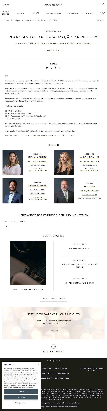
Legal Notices (60, 368)
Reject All (21, 397)
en (98, 20)
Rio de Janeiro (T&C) (37, 161)
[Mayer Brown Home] (53, 4)
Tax (7, 226)
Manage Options (21, 403)
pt (102, 20)
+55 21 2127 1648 (89, 165)
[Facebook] (55, 68)
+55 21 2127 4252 (37, 165)
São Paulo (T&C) (37, 190)
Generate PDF (53, 50)
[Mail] (51, 68)
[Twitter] (59, 68)
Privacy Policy (46, 373)
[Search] (103, 4)
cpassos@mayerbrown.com (45, 135)
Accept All (21, 391)
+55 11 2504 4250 (37, 193)
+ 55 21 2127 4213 (89, 195)
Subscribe (53, 331)
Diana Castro (66, 43)
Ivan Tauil (33, 43)
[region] (21, 385)
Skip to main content (10, 2)
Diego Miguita (49, 43)
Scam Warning (63, 373)
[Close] (38, 364)
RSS (67, 378)
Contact (59, 378)
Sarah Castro (83, 43)
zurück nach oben (53, 351)
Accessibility (46, 378)
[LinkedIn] (47, 68)
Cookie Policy (30, 387)
